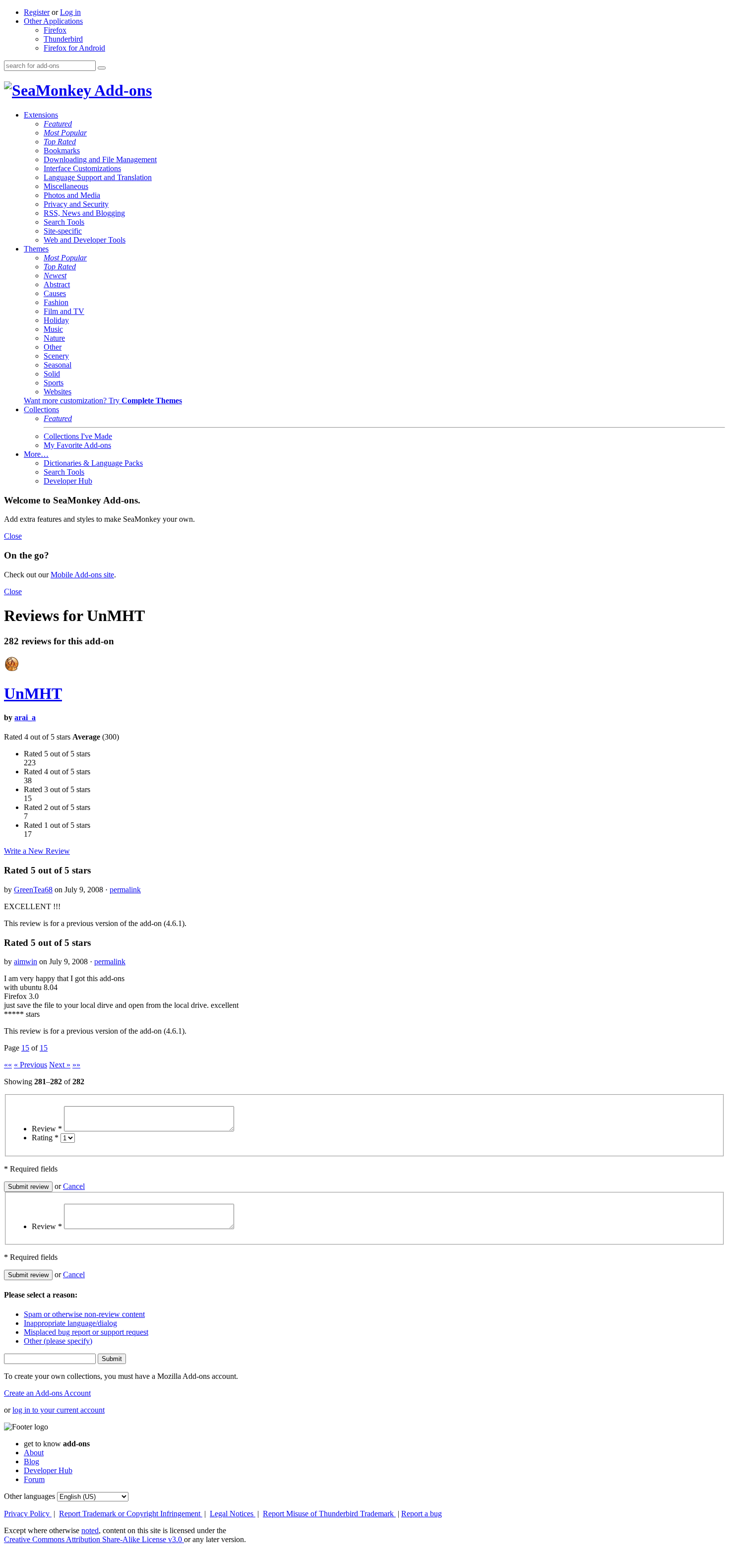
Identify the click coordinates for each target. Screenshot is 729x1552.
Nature (54, 338)
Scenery (56, 356)
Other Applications (53, 21)
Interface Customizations (82, 168)
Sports (53, 382)
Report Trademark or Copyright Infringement (130, 1513)
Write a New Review (37, 851)
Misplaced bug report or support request (86, 1332)
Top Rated (60, 141)
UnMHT (33, 693)
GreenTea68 (33, 889)
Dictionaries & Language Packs (93, 463)
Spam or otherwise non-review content (84, 1314)
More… (36, 454)
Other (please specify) (58, 1341)
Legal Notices (232, 1513)
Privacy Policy (28, 1513)
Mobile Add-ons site (82, 574)
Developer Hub (68, 481)
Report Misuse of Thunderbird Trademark (329, 1513)
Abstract (57, 284)
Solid (52, 374)
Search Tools (64, 222)
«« (8, 1064)
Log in (70, 12)
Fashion (56, 302)
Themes (36, 249)
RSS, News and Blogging (84, 213)
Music (53, 329)
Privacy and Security (76, 204)
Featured (58, 124)
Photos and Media (72, 195)
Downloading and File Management (100, 159)
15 (25, 1048)
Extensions (41, 115)
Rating (45, 1137)
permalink (125, 889)
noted (90, 1530)
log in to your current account (58, 1410)
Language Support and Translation (98, 177)
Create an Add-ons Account (47, 1393)
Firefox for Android (74, 48)
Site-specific (63, 231)
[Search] (102, 67)
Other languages (29, 1496)
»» (76, 1064)
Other (52, 347)
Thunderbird (63, 39)
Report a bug (421, 1513)
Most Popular (65, 132)
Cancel (74, 1186)
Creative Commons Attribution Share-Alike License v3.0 (94, 1539)
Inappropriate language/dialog (70, 1323)
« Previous (30, 1064)
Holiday (56, 320)
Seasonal (57, 365)
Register (37, 12)
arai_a (25, 717)
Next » (59, 1064)
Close (13, 536)
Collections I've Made (78, 436)
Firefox (55, 30)
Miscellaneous (66, 186)
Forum (34, 1479)
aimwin (25, 961)
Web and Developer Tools (84, 240)
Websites (57, 391)
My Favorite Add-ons (77, 445)
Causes (55, 293)
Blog (31, 1461)
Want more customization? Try (103, 400)
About (34, 1452)
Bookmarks (62, 150)
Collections (41, 409)
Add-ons (121, 90)
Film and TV (64, 311)
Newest (55, 275)
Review (47, 1128)
